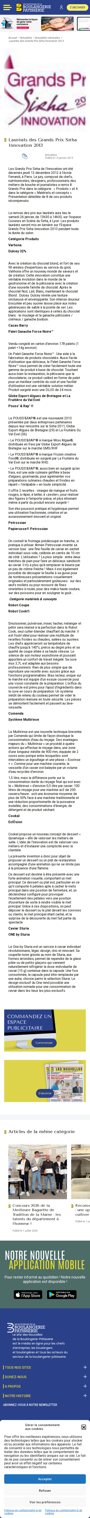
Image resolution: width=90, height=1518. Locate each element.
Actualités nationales (47, 37)
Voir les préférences (45, 1502)
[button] (84, 1427)
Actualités (26, 37)
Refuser (45, 1491)
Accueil (12, 37)
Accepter (45, 1479)
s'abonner (77, 7)
